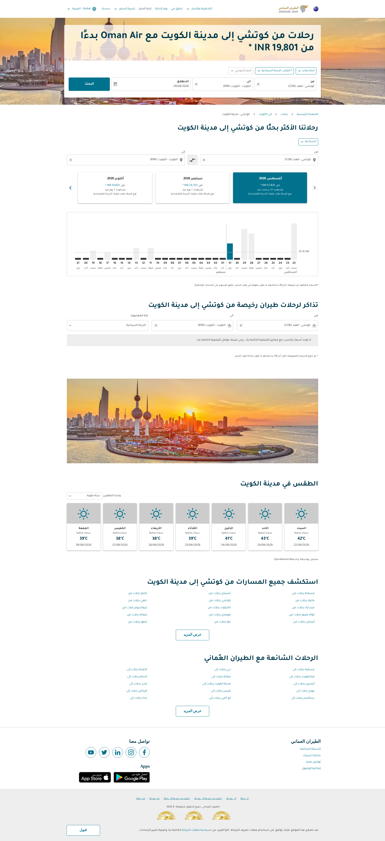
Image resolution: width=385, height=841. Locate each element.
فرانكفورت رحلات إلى (302, 676)
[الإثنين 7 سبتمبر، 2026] (179, 259)
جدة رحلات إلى (138, 698)
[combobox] (287, 86)
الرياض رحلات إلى (136, 691)
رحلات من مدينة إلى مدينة (208, 798)
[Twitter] (104, 752)
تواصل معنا (313, 762)
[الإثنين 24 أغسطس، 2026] (280, 259)
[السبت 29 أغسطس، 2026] (244, 244)
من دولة (140, 798)
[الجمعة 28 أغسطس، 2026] (251, 247)
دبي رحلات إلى (222, 669)
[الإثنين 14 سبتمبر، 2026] (129, 259)
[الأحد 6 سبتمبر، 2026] (187, 259)
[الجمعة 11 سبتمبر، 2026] (151, 254)
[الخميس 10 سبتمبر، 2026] (158, 259)
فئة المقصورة (139, 315)
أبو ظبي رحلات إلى (220, 698)
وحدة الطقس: (111, 495)
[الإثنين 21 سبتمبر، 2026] (78, 259)
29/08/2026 (181, 86)
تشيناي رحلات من (220, 593)
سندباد (105, 8)
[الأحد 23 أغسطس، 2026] (287, 259)
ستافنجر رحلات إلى (303, 698)
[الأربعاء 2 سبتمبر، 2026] (215, 259)
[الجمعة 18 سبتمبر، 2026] (100, 259)
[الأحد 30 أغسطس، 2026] (237, 259)
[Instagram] (131, 752)
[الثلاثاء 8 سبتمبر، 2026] (172, 259)
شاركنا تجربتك (312, 755)
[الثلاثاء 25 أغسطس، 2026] (273, 259)
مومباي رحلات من (220, 614)
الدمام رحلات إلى (137, 676)
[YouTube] (91, 752)
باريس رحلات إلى (221, 691)
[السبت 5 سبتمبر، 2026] (194, 259)
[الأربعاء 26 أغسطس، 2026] (266, 259)
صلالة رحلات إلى (221, 676)
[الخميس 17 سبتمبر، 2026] (107, 256)
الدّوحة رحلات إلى (137, 669)
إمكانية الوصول (311, 768)
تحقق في (177, 8)
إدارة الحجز (145, 8)
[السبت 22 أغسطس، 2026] (294, 241)
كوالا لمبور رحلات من (302, 614)
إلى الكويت (265, 114)
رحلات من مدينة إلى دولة (177, 798)
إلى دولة (244, 798)
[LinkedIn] (117, 752)
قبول (83, 830)
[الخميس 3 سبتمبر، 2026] (208, 259)
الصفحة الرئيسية (307, 114)
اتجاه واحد (308, 70)
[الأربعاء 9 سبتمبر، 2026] (165, 259)
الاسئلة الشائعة (310, 749)
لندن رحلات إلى (138, 684)
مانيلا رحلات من (305, 600)
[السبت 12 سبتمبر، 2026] (143, 259)
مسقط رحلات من (303, 593)
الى (249, 81)
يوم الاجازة (161, 8)
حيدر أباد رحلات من (303, 607)
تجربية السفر (124, 9)
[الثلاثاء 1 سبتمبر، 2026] (222, 259)
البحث (89, 84)
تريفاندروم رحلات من (134, 607)
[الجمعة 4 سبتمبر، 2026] (201, 259)
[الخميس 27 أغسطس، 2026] (259, 259)
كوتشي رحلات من (220, 600)
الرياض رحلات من (304, 622)
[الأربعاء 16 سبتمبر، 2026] (115, 259)
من (312, 81)
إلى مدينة (231, 798)
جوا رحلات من (222, 622)
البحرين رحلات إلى (304, 684)
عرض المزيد (193, 635)
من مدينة (154, 798)
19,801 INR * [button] (273, 49)
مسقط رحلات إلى (304, 669)
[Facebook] (144, 752)
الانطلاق (183, 81)
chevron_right (70, 187)
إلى (183, 152)
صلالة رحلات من (137, 614)
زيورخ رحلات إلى (305, 691)
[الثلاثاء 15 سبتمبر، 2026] (122, 259)
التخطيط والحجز (199, 9)
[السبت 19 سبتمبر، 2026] (93, 255)
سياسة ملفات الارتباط (196, 830)
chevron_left (314, 187)
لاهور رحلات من (137, 622)
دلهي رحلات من (137, 600)
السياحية (310, 141)
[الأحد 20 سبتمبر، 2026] (86, 259)
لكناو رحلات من (137, 593)
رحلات (284, 114)
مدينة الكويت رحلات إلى (216, 684)
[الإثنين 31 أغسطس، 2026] (230, 251)
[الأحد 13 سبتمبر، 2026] (136, 254)
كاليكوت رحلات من (219, 607)
